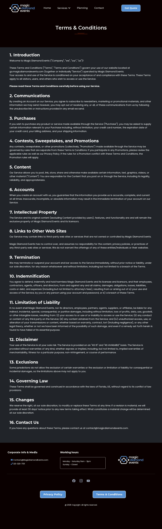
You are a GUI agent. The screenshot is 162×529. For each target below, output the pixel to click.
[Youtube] (88, 480)
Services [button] (62, 8)
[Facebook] (73, 480)
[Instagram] (81, 480)
